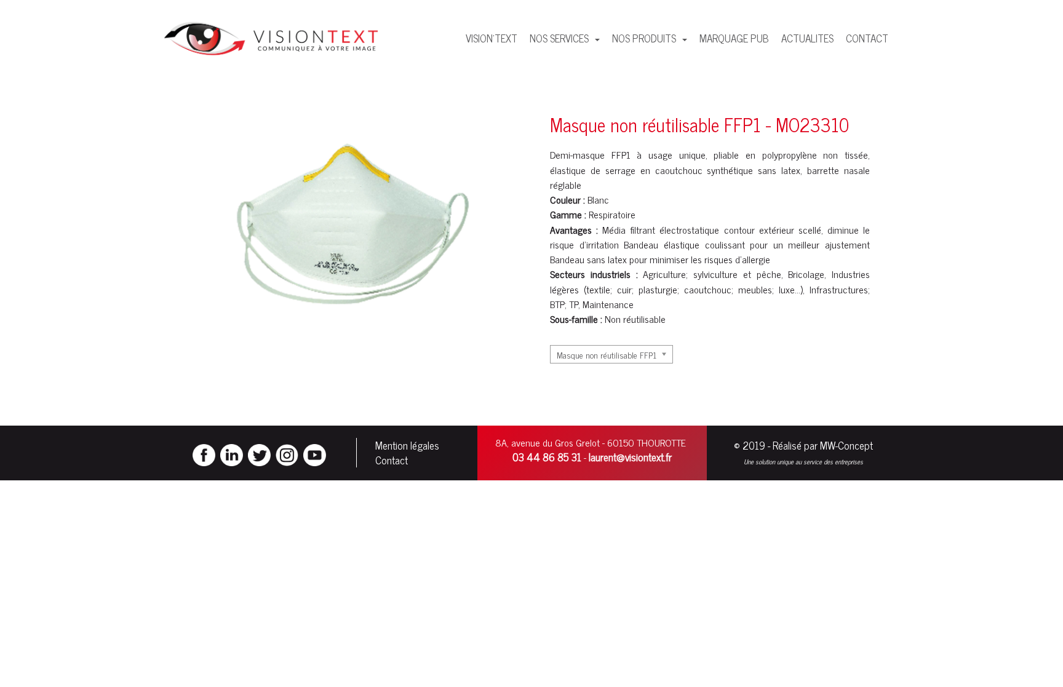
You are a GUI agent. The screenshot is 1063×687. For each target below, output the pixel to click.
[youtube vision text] (314, 454)
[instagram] (287, 454)
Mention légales (407, 445)
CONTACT (867, 38)
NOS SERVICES (560, 38)
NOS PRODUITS (645, 38)
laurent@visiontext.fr (630, 457)
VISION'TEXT (491, 38)
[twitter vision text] (259, 454)
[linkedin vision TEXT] (231, 454)
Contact (391, 460)
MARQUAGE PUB (734, 38)
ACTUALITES (807, 38)
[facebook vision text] (204, 454)
